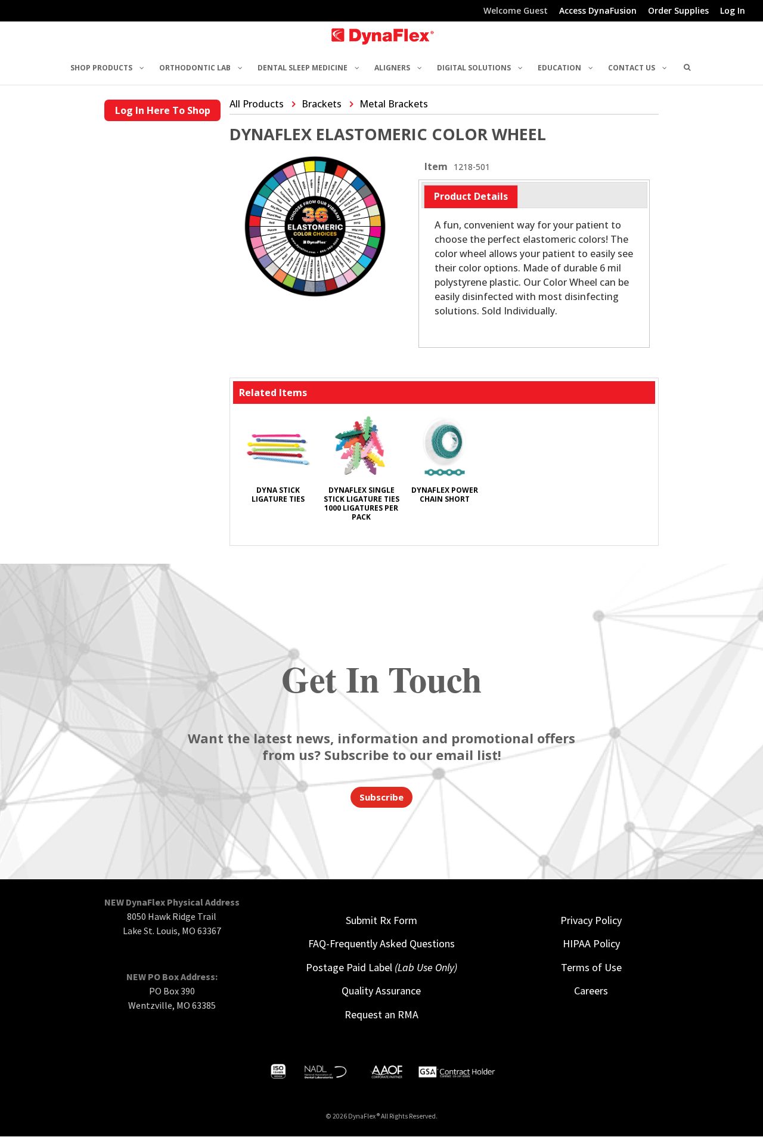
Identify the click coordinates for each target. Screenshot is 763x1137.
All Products (256, 103)
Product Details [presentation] (471, 196)
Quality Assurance (381, 990)
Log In (732, 11)
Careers (591, 990)
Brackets (322, 103)
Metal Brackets (393, 103)
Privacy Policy (591, 920)
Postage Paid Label (381, 967)
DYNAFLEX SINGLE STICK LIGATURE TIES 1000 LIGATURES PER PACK (361, 503)
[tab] (471, 196)
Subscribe (381, 797)
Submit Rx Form (381, 920)
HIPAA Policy (591, 943)
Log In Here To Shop (162, 110)
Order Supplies (678, 11)
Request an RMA (381, 1014)
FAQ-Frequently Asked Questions (381, 943)
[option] (278, 464)
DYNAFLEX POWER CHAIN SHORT (444, 494)
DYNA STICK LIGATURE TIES (278, 494)
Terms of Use (591, 967)
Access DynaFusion (598, 11)
